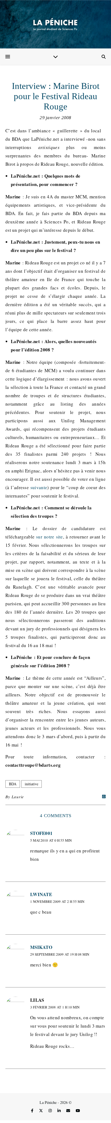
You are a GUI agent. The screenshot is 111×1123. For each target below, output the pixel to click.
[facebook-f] (32, 1110)
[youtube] (78, 1110)
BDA (12, 783)
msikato (41, 947)
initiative (31, 783)
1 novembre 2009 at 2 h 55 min (57, 901)
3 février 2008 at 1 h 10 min (54, 1007)
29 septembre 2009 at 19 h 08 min (59, 954)
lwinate (41, 894)
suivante (38, 487)
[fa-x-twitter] (41, 1110)
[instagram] (50, 1110)
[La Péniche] (55, 24)
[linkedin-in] (59, 1110)
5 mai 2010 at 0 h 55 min (51, 840)
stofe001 (41, 833)
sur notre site (49, 537)
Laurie (18, 796)
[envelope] (68, 1110)
